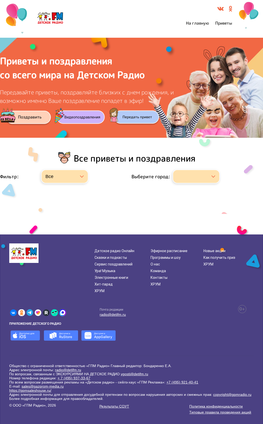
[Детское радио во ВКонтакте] (13, 312)
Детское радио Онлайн (114, 251)
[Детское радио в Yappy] (54, 312)
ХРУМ (100, 291)
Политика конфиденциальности (216, 406)
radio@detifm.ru (113, 314)
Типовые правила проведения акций (220, 412)
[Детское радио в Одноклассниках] (21, 312)
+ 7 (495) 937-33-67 (74, 378)
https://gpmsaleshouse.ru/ (30, 390)
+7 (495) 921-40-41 (182, 382)
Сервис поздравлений (114, 264)
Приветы (223, 23)
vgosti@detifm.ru (134, 374)
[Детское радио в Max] (62, 312)
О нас (155, 264)
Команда (158, 271)
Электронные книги (111, 277)
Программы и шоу (166, 257)
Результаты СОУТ (114, 406)
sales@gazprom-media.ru (43, 386)
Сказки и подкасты (111, 257)
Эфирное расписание (169, 251)
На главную (197, 23)
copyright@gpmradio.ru (232, 394)
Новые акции (214, 251)
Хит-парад (104, 284)
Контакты (159, 277)
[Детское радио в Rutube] (46, 312)
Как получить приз (219, 257)
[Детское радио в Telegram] (29, 312)
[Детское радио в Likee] (38, 312)
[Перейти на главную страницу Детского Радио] (50, 19)
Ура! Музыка (105, 271)
